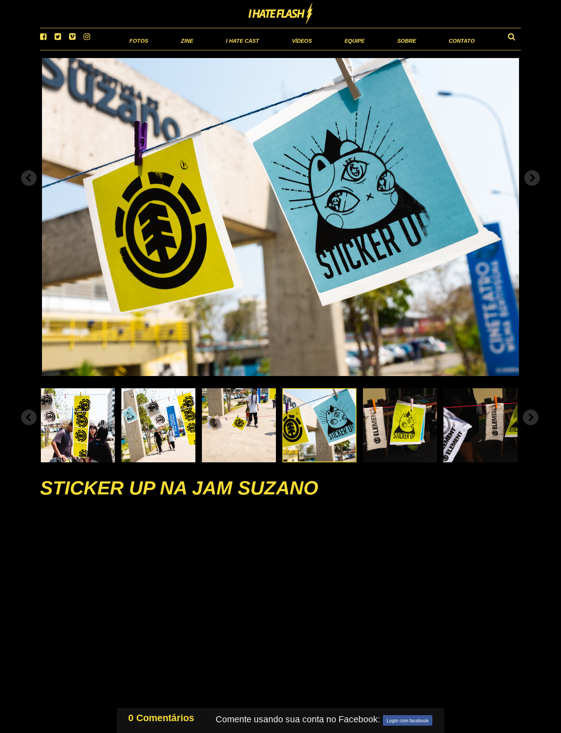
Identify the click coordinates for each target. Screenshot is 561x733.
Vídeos (272, 49)
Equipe (332, 49)
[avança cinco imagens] (29, 427)
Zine (137, 49)
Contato (455, 49)
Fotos (86, 49)
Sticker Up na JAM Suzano (179, 497)
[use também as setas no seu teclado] (29, 188)
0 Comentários (161, 716)
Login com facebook (408, 719)
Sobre (391, 49)
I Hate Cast (201, 49)
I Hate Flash (280, 14)
